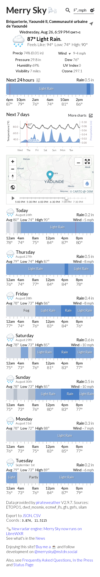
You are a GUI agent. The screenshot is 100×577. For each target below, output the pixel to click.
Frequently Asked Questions (46, 560)
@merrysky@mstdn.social (55, 551)
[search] (68, 10)
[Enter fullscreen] (87, 161)
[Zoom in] (12, 161)
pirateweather (48, 502)
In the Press (83, 560)
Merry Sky (26, 10)
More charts (77, 115)
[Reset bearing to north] (12, 176)
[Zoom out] (12, 169)
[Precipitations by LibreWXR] (87, 183)
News (40, 538)
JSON (27, 515)
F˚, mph (80, 9)
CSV (37, 515)
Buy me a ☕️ (46, 546)
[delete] (13, 198)
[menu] (91, 23)
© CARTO (76, 191)
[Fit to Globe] (12, 187)
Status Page (23, 564)
